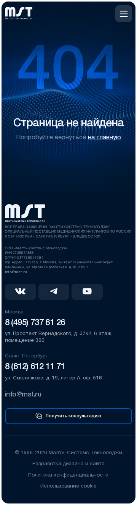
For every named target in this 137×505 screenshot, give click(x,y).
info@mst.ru (16, 272)
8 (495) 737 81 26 (35, 323)
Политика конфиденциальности (68, 475)
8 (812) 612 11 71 (35, 367)
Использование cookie (68, 486)
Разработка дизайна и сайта (68, 463)
